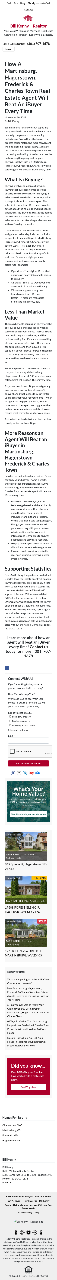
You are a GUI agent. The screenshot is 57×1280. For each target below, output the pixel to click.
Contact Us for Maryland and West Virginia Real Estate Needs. (28, 1207)
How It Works (30, 1201)
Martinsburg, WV (11, 1130)
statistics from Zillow (27, 590)
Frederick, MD (10, 1135)
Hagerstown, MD (11, 1140)
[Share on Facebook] (7, 668)
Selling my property (21, 716)
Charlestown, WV (12, 1125)
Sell (9, 3)
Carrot (44, 1276)
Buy (15, 3)
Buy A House (14, 1201)
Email (11, 735)
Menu (9, 49)
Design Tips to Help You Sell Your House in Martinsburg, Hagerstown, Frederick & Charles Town (26, 1041)
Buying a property (21, 721)
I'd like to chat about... (20, 712)
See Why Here (28, 1087)
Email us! (7, 1182)
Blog (22, 3)
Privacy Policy (25, 1212)
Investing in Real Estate (23, 725)
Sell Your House (43, 1196)
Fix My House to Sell (39, 3)
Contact (28, 9)
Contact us (39, 646)
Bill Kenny (13, 121)
